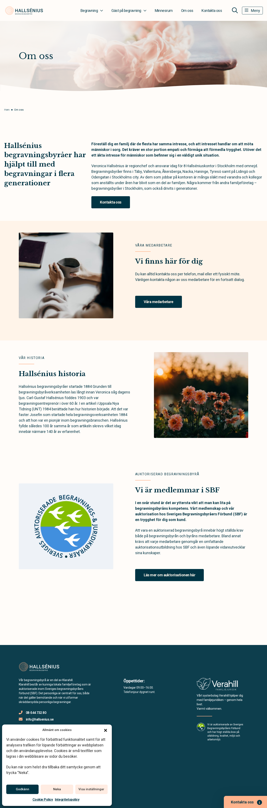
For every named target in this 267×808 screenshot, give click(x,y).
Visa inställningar (91, 789)
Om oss (187, 10)
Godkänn (22, 789)
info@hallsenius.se (40, 719)
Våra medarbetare (158, 302)
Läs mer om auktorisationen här (169, 575)
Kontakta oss (212, 10)
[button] (105, 730)
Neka (57, 789)
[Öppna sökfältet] (235, 10)
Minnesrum (164, 10)
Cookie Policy (43, 800)
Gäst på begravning (126, 10)
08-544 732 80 (36, 713)
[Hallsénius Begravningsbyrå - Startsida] (41, 667)
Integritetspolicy (67, 800)
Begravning (89, 10)
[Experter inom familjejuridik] (217, 685)
